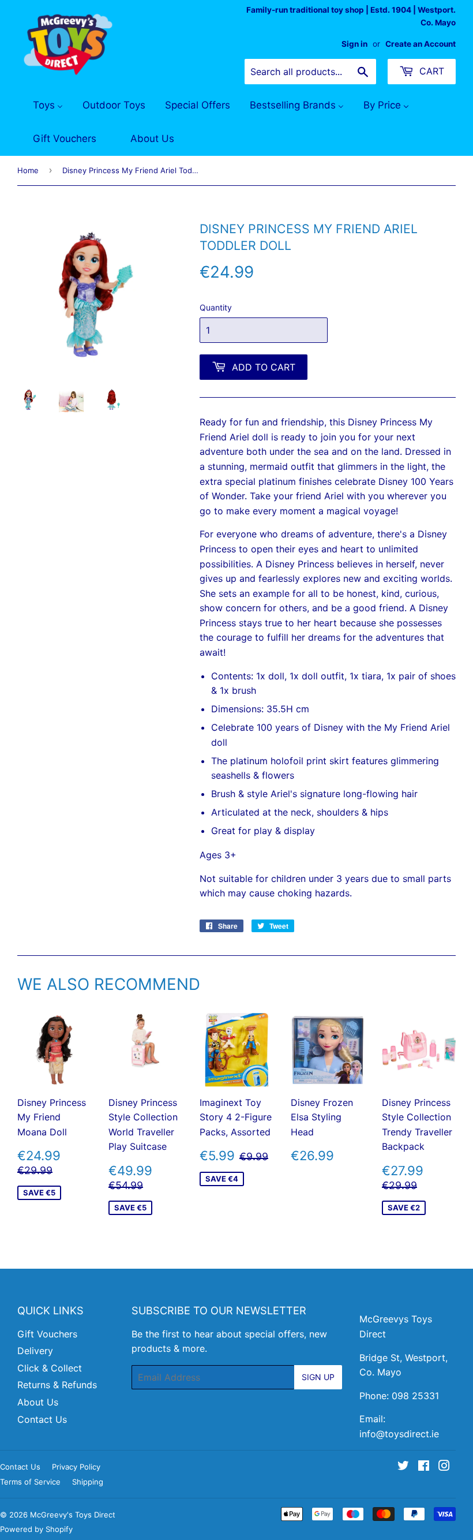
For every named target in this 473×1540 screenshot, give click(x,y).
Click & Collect (49, 1368)
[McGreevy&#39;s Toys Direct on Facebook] (424, 1466)
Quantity (216, 307)
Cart (430, 71)
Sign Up (318, 1377)
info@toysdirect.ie (399, 1434)
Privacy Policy (76, 1466)
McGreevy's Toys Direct (72, 1514)
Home (28, 170)
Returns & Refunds (57, 1385)
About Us (37, 1402)
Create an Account (420, 43)
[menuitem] (41, 105)
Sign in (354, 43)
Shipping (87, 1481)
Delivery (35, 1350)
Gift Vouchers (47, 1334)
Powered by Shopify (36, 1529)
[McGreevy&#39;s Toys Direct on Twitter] (403, 1466)
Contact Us (42, 1419)
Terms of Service (30, 1481)
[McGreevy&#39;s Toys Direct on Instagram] (444, 1466)
